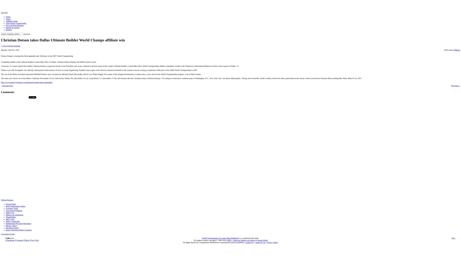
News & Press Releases (15, 25)
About (8, 19)
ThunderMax (11, 217)
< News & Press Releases (10, 46)
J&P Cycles (10, 219)
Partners (9, 30)
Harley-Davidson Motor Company (19, 230)
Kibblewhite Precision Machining (18, 224)
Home (8, 17)
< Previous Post (7, 86)
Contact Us (249, 242)
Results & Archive (13, 28)
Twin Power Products (14, 211)
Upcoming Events (8, 234)
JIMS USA (10, 213)
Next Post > (455, 86)
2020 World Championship (16, 23)
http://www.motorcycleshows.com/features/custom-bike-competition (26, 82)
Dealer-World (262, 240)
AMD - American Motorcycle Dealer (241, 240)
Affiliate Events (12, 21)
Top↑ (453, 238)
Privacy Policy (272, 242)
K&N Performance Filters (15, 206)
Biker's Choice (11, 226)
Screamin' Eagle (12, 208)
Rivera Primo (11, 204)
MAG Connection (13, 221)
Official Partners (7, 200)
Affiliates (456, 50)
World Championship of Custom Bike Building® (220, 238)
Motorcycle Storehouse (14, 215)
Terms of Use (260, 242)
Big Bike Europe (12, 228)
